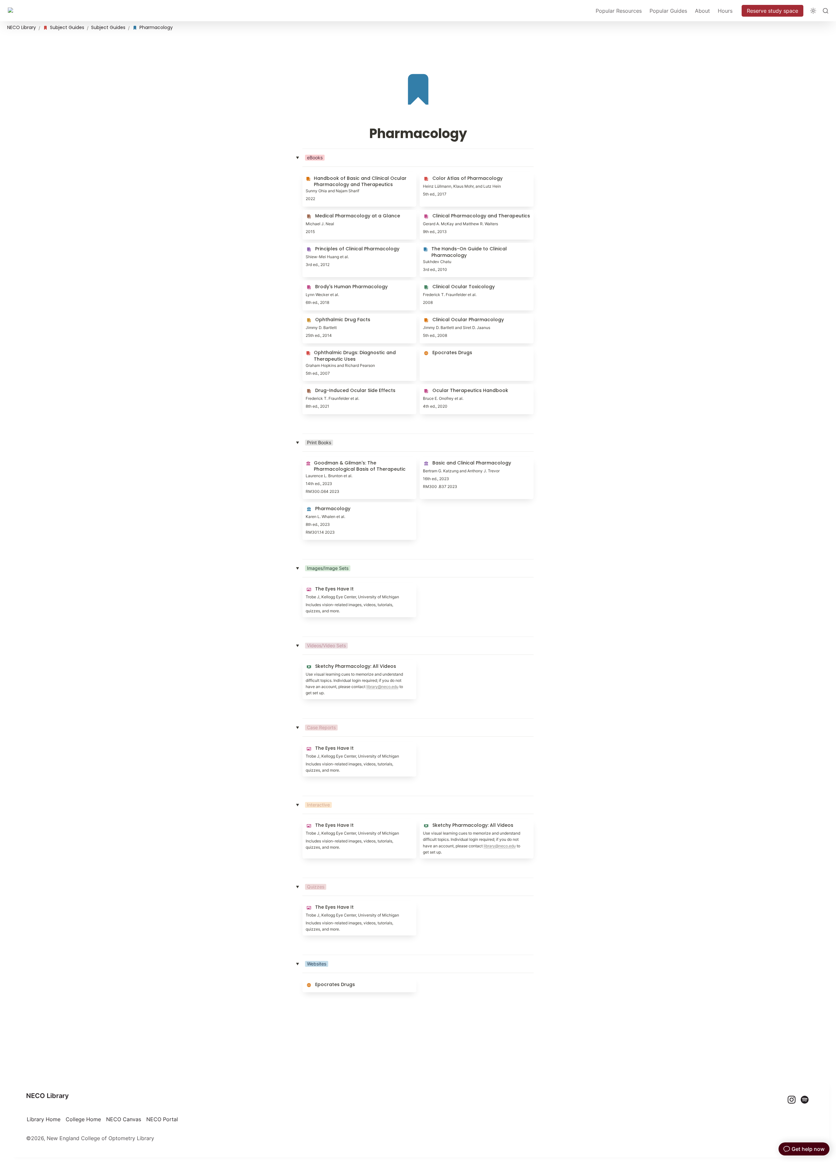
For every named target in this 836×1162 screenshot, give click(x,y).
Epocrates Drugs (440, 350)
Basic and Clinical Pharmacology (460, 460)
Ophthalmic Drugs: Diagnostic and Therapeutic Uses (344, 353)
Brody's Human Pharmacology (339, 283)
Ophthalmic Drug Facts (330, 317)
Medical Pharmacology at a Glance (345, 213)
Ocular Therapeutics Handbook (458, 387)
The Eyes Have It (323, 586)
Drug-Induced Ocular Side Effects (344, 387)
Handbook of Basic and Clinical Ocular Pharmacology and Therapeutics (350, 178)
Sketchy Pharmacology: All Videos (344, 663)
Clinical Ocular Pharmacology (456, 317)
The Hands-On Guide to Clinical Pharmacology (459, 249)
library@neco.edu (382, 686)
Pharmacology (320, 505)
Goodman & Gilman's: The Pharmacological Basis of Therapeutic (355, 463)
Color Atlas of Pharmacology (455, 175)
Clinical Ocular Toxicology (452, 283)
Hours (725, 11)
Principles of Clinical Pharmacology (346, 246)
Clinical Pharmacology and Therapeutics (469, 213)
